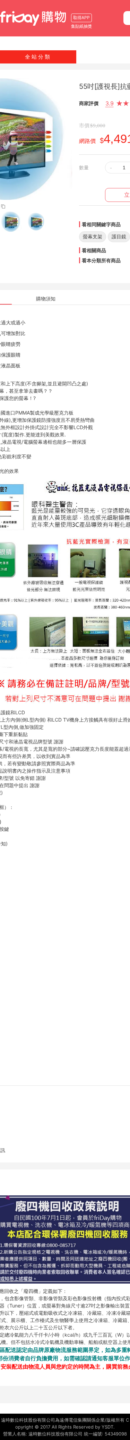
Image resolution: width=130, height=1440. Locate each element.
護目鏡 (119, 236)
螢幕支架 (92, 236)
